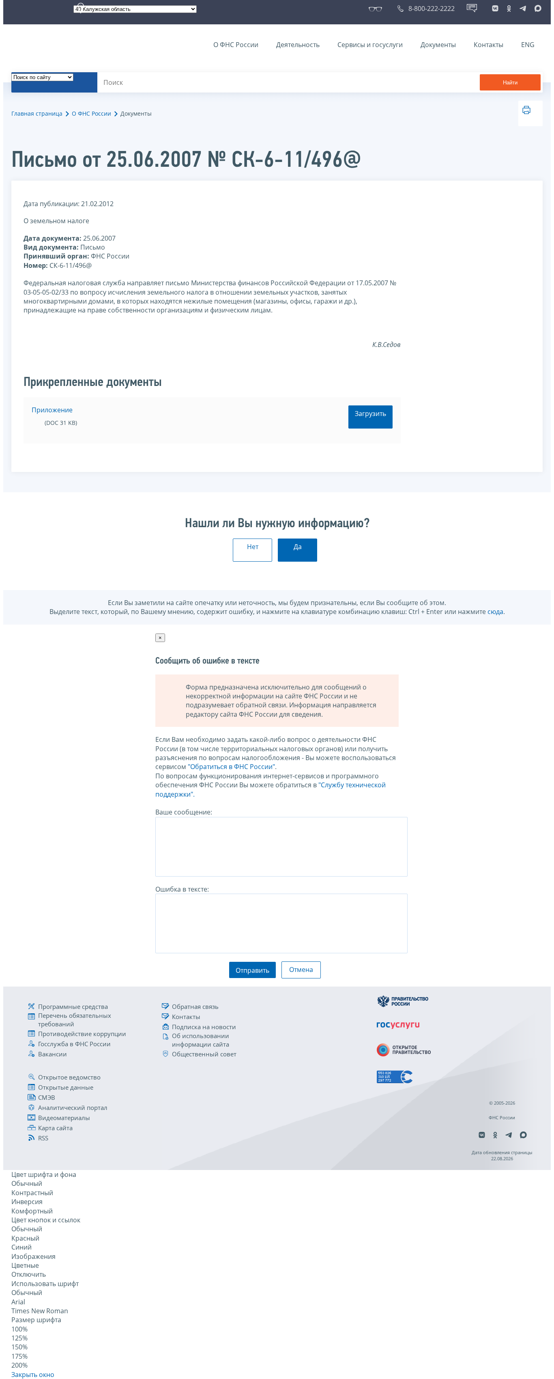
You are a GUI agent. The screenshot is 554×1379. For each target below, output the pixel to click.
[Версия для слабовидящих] (377, 8)
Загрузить (370, 413)
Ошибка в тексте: (182, 889)
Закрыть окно (32, 1374)
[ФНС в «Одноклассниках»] (509, 8)
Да (298, 546)
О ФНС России (235, 44)
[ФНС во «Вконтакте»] (495, 8)
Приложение (52, 409)
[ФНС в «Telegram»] (523, 8)
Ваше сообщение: (183, 812)
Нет (252, 546)
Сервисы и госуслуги (370, 44)
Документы (438, 44)
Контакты (488, 44)
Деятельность (298, 44)
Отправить (252, 970)
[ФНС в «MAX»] (536, 8)
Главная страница (36, 113)
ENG (528, 44)
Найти (510, 83)
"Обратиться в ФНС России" (231, 766)
